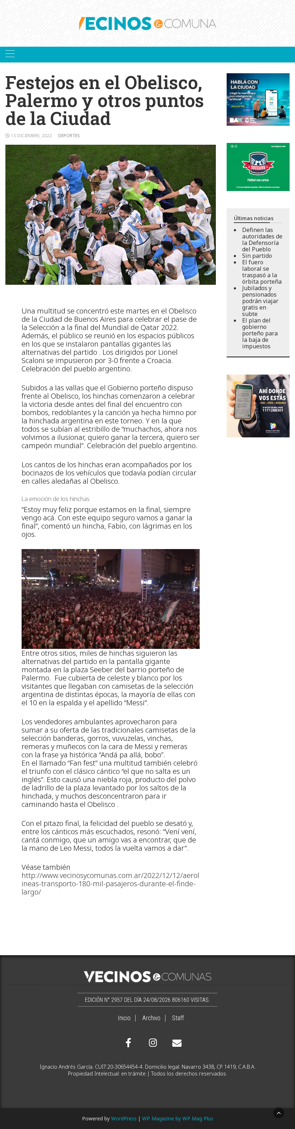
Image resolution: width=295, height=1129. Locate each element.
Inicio (124, 1018)
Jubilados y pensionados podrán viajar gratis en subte (260, 301)
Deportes (69, 136)
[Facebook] (128, 1042)
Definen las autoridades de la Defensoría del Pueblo (262, 239)
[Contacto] (175, 1043)
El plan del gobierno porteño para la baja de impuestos (260, 333)
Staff (178, 1018)
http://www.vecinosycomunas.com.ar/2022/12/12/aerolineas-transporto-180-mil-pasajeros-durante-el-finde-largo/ (110, 883)
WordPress (124, 1118)
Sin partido (257, 256)
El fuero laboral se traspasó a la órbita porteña (262, 271)
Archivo (151, 1018)
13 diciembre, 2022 (31, 136)
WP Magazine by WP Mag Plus (177, 1118)
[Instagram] (152, 1042)
